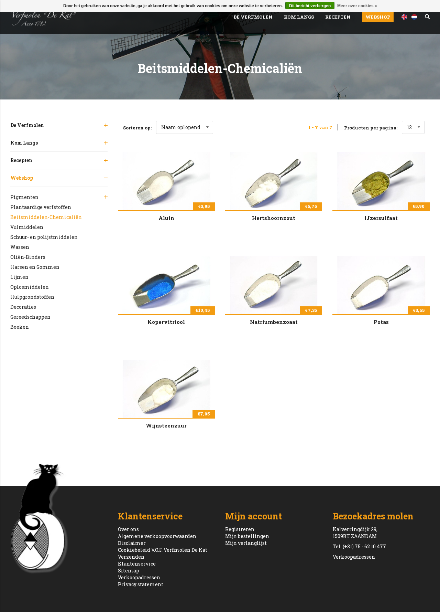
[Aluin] (166, 181)
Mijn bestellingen (247, 536)
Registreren (239, 529)
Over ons (128, 529)
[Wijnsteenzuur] (166, 389)
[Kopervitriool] (166, 285)
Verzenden (131, 556)
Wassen (19, 247)
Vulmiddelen (26, 227)
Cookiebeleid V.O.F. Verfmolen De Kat (162, 550)
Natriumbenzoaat (274, 321)
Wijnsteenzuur (166, 425)
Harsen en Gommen (34, 267)
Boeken (19, 327)
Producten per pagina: (370, 128)
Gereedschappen (30, 317)
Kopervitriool (166, 321)
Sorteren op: (137, 128)
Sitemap (128, 570)
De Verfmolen (253, 17)
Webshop (377, 17)
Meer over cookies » (357, 5)
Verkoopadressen (139, 577)
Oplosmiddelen (29, 287)
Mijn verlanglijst (246, 543)
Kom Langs (299, 17)
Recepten (338, 17)
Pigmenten (24, 197)
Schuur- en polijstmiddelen (44, 237)
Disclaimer (132, 543)
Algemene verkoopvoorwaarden (157, 536)
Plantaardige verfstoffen (40, 207)
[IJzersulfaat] (380, 181)
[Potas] (380, 285)
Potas (381, 321)
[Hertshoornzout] (273, 181)
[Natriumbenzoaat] (273, 285)
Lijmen (19, 277)
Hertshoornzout (273, 217)
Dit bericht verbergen (310, 5)
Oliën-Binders (27, 257)
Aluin (166, 217)
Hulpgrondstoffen (32, 297)
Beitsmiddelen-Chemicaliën (46, 217)
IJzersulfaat (381, 217)
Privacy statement (140, 584)
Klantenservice (137, 563)
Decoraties (23, 307)
